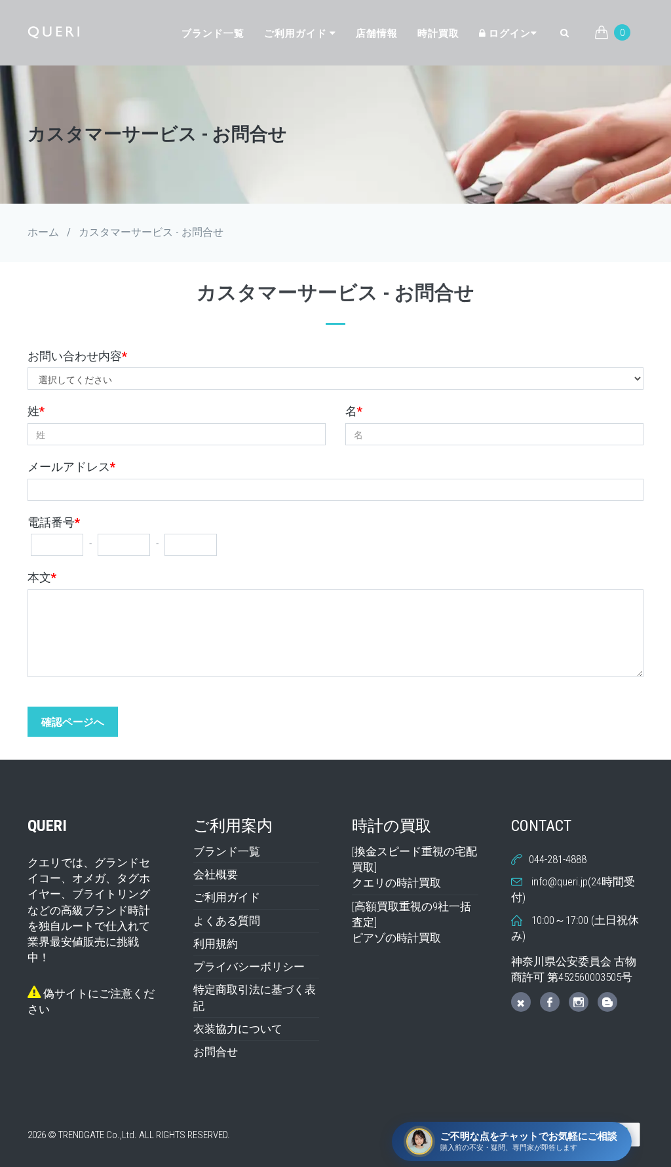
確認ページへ (72, 722)
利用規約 (215, 943)
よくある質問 (226, 920)
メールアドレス (71, 466)
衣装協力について (237, 1028)
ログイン (508, 33)
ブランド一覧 (213, 33)
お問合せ (215, 1051)
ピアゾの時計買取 (396, 937)
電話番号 (54, 522)
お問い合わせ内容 (77, 356)
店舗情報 (377, 33)
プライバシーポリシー (249, 966)
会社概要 (215, 874)
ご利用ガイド (297, 33)
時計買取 (438, 33)
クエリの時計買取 (396, 882)
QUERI (47, 826)
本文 (42, 577)
